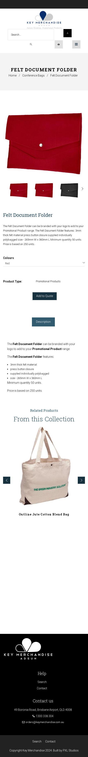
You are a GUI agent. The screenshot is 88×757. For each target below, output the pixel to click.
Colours (8, 258)
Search (42, 682)
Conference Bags (33, 75)
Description (43, 321)
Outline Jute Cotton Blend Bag (44, 514)
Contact (42, 688)
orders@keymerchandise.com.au (45, 722)
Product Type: (12, 281)
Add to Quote (44, 296)
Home (13, 75)
